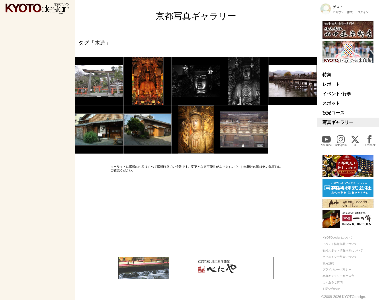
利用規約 (328, 263)
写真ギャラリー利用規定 (338, 276)
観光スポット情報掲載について (342, 250)
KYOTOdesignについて (337, 237)
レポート (331, 84)
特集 (326, 74)
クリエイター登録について (339, 257)
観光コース (333, 112)
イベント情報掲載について (339, 244)
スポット (331, 103)
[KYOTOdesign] (37, 12)
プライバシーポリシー (336, 269)
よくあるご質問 (332, 282)
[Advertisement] (195, 215)
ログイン (363, 12)
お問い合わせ (331, 288)
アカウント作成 (342, 12)
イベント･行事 (336, 93)
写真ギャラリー (338, 122)
